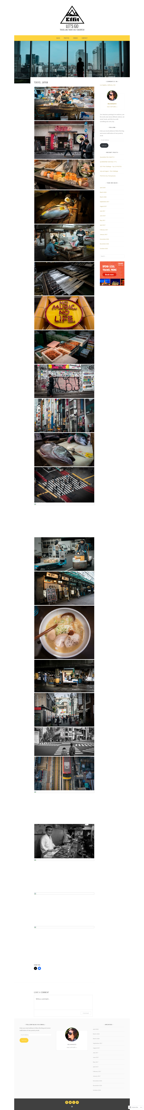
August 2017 (103, 206)
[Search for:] (112, 256)
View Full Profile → (112, 107)
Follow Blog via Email (35, 1024)
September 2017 (104, 202)
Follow (112, 127)
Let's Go (104, 145)
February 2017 (104, 230)
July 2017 (102, 211)
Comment (86, 1013)
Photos (66, 38)
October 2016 (104, 248)
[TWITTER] (70, 1102)
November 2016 (104, 244)
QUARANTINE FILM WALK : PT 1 (108, 162)
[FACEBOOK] (73, 1102)
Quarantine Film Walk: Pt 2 (107, 157)
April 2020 (102, 187)
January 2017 (103, 234)
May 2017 (102, 220)
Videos (75, 38)
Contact (85, 38)
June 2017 (103, 216)
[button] (64, 104)
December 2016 (104, 239)
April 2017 (102, 225)
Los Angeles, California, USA (107, 85)
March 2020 (103, 192)
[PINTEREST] (77, 1102)
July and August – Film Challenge (109, 171)
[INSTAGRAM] (66, 1102)
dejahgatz (112, 104)
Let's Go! (24, 1040)
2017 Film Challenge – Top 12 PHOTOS (110, 166)
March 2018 (103, 197)
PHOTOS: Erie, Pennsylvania (107, 176)
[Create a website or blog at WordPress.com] (72, 1106)
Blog (58, 38)
